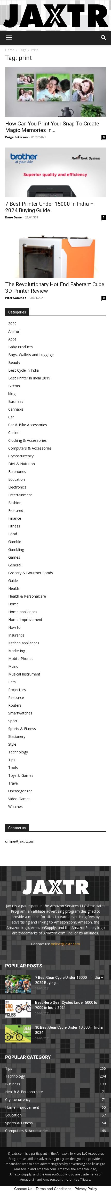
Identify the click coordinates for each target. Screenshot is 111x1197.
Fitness (14, 526)
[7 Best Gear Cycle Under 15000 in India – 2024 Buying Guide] (18, 984)
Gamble (14, 541)
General (14, 565)
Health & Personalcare (27, 596)
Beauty (14, 362)
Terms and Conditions (53, 1189)
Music (13, 666)
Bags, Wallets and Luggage (31, 354)
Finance (14, 518)
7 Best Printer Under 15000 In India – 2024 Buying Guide (49, 207)
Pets (12, 681)
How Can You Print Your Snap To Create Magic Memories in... (52, 127)
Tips (11, 759)
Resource (16, 697)
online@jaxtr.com (65, 943)
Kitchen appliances (23, 642)
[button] (9, 38)
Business (15, 401)
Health (13, 588)
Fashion (14, 502)
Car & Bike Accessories (27, 424)
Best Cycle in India (23, 370)
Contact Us (23, 1189)
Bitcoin (14, 385)
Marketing (16, 650)
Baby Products (20, 346)
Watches (15, 806)
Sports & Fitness (22, 728)
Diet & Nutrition (21, 463)
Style (12, 744)
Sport (12, 720)
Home (9, 50)
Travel (13, 783)
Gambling (16, 549)
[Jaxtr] (55, 15)
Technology (18, 752)
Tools (13, 767)
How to (14, 627)
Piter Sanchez (15, 298)
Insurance (16, 635)
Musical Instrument (24, 674)
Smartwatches (20, 713)
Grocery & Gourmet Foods (30, 572)
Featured (15, 510)
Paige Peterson (16, 137)
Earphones (17, 471)
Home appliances (22, 611)
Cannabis (15, 409)
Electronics (17, 487)
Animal (14, 331)
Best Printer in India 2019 (29, 378)
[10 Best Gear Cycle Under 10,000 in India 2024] (18, 1034)
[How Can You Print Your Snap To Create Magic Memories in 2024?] (55, 92)
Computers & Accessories (30, 448)
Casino (14, 432)
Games (14, 557)
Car (11, 416)
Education (16, 479)
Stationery (16, 736)
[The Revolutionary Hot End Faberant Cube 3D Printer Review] (55, 253)
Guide (13, 580)
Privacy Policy (86, 1189)
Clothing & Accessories (27, 440)
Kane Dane (13, 217)
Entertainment (20, 494)
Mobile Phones (20, 658)
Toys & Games (20, 775)
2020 (12, 323)
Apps (12, 339)
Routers (14, 705)
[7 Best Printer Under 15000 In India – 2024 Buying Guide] (55, 173)
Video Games (19, 798)
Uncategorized (20, 790)
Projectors (17, 689)
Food (12, 533)
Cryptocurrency (21, 455)
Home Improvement (25, 619)
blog (11, 393)
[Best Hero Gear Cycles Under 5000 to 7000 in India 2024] (18, 1009)
